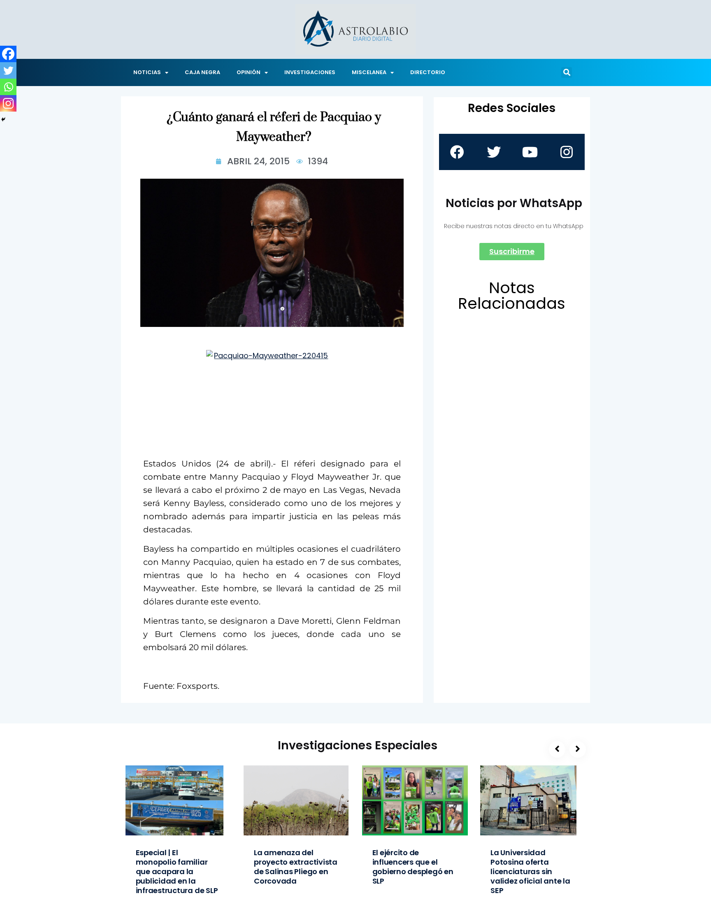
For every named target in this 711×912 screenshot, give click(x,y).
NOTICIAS (147, 72)
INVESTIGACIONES (309, 72)
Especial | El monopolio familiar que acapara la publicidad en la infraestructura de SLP (177, 871)
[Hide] (3, 119)
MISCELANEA (369, 72)
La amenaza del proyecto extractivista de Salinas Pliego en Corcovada (295, 866)
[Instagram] (8, 103)
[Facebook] (8, 54)
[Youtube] (530, 152)
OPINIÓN (248, 72)
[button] (566, 72)
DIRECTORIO (427, 72)
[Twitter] (8, 70)
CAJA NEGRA (202, 72)
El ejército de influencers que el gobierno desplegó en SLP (412, 866)
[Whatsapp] (8, 87)
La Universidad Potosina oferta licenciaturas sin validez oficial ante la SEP (530, 871)
